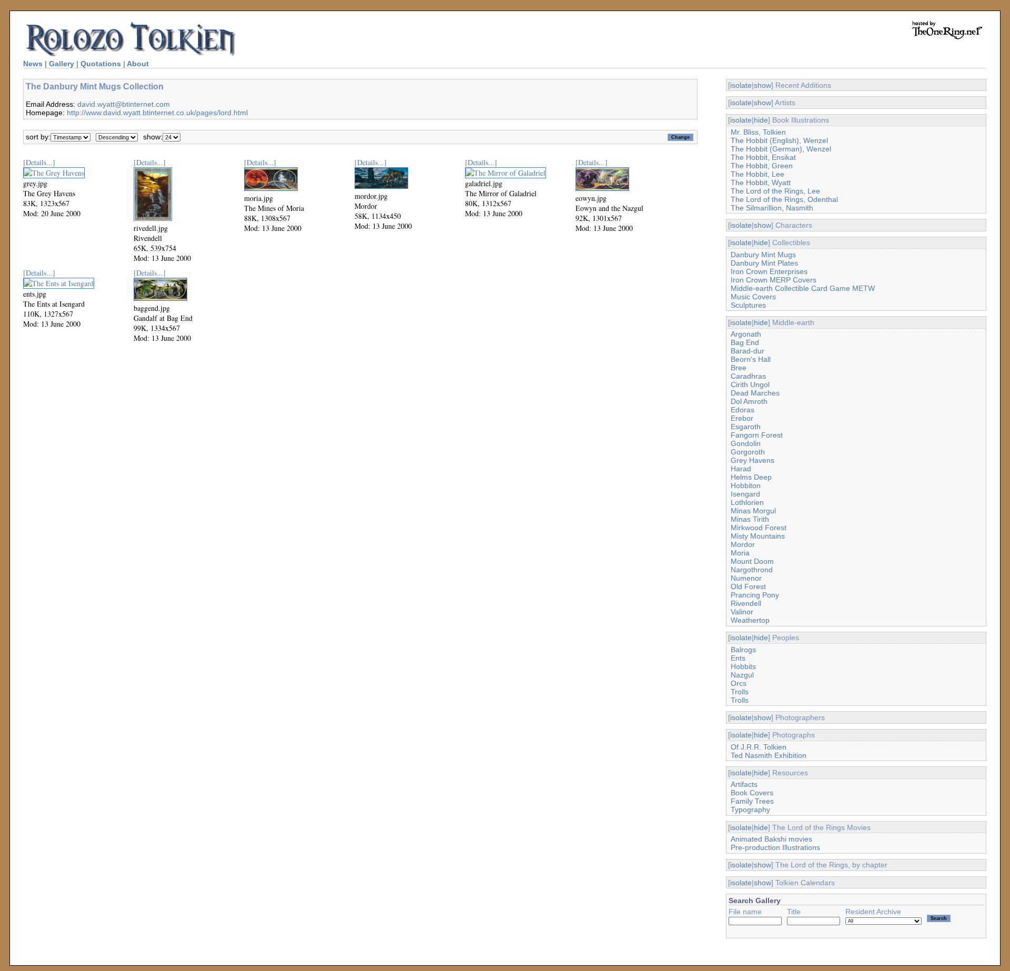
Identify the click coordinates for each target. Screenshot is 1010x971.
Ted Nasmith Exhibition (768, 755)
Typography (750, 809)
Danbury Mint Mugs (763, 254)
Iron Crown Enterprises (769, 271)
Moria (740, 553)
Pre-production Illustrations (775, 847)
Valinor (742, 612)
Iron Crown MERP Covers (773, 280)
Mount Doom (752, 561)
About (138, 63)
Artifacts (744, 784)
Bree (738, 367)
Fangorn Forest (757, 435)
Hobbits (743, 666)
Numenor (746, 578)
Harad (741, 468)
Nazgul (742, 675)
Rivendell (746, 603)
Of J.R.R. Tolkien (758, 747)
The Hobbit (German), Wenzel (781, 149)
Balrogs (743, 649)
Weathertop (750, 620)
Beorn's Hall (751, 359)
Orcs (738, 683)
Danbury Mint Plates (764, 263)
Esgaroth (746, 426)
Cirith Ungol (750, 384)
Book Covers (752, 792)
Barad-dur (747, 351)
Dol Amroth (749, 401)
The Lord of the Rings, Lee (775, 191)
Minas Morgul (753, 511)
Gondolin (746, 443)
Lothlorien (747, 502)
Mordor (743, 544)
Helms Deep (751, 477)
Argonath (746, 334)
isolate (741, 85)
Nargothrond (752, 569)
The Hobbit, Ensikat (763, 157)
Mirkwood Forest (758, 527)
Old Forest (748, 586)
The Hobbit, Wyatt (761, 182)
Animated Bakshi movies (771, 839)
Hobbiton (746, 485)
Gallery (61, 63)
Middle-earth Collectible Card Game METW (803, 288)
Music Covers (753, 296)
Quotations (100, 63)
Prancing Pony (755, 595)
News (33, 63)
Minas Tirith (750, 519)
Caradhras (748, 376)
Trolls (740, 691)
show (762, 85)
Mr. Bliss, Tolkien (758, 132)
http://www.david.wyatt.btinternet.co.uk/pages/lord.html (157, 112)
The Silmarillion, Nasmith (772, 208)
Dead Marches (755, 393)
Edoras (742, 410)
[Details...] (39, 162)
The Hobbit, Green (762, 165)
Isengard (745, 494)
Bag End (745, 342)
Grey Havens (752, 460)
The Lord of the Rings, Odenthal (784, 199)
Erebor (742, 418)
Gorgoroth (748, 452)
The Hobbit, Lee (757, 174)
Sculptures (748, 305)
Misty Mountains (758, 536)
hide (761, 120)
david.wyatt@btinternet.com (123, 104)
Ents (738, 658)
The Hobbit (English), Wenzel (779, 140)
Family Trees (752, 801)
